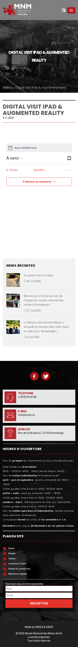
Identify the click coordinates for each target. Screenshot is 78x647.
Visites (11, 558)
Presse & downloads (19, 568)
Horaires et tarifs (17, 563)
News (11, 548)
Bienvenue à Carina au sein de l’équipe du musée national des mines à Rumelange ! (44, 300)
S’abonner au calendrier (37, 181)
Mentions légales (17, 573)
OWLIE (49, 627)
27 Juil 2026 (33, 310)
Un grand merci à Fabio (39, 275)
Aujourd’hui (39, 170)
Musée (11, 553)
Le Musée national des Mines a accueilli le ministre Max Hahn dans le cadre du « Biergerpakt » (46, 327)
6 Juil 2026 (32, 337)
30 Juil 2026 (33, 281)
